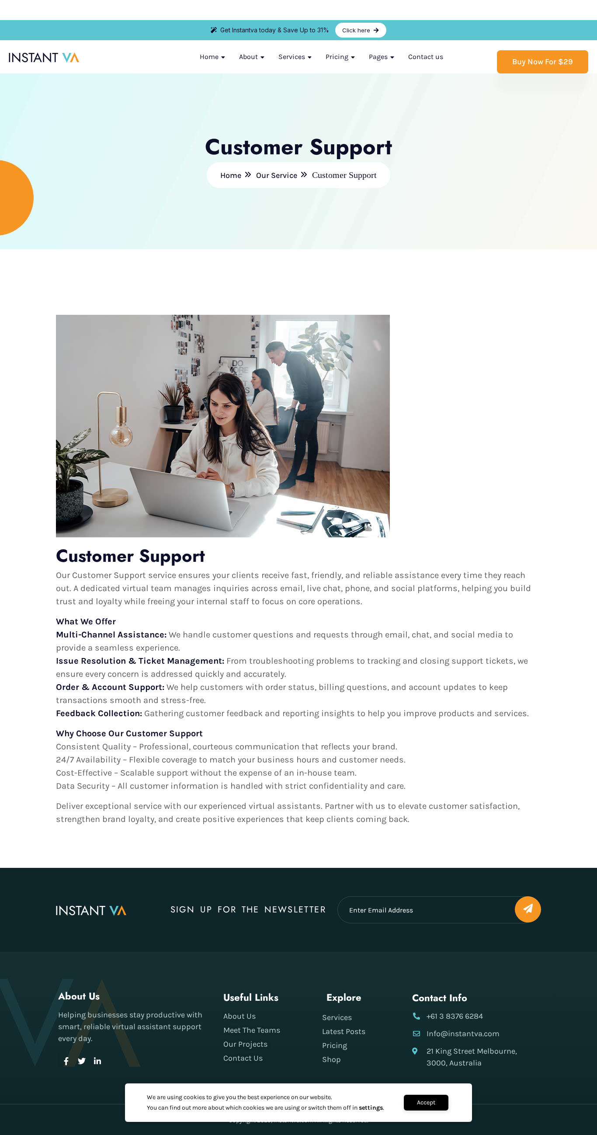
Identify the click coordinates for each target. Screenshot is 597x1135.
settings (371, 1107)
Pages (378, 56)
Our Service (276, 175)
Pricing (337, 56)
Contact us (425, 56)
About (248, 56)
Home (209, 56)
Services (291, 56)
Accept (426, 1102)
